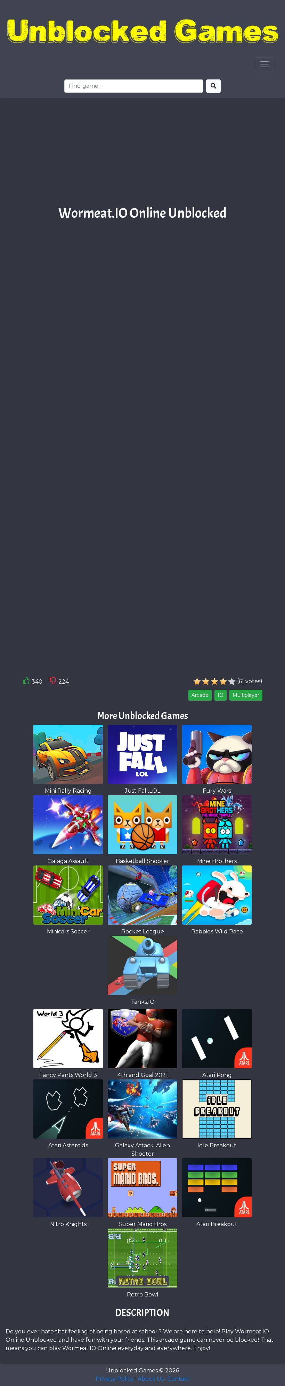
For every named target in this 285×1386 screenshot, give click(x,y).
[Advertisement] (142, 154)
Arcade (200, 695)
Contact (179, 1379)
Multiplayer (246, 695)
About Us (151, 1379)
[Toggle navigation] (264, 64)
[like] (26, 682)
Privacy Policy (115, 1379)
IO (220, 695)
